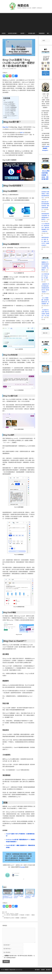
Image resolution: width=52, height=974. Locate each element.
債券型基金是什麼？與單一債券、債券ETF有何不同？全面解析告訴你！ (45, 241)
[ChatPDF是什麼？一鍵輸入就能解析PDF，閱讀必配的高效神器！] (30, 892)
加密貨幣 (22, 33)
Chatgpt (16, 913)
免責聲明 (43, 969)
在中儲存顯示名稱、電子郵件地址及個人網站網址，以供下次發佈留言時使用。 (19, 956)
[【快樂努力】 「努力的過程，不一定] (48, 69)
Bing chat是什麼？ (9, 102)
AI (4, 913)
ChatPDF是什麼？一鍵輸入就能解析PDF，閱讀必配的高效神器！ (30, 896)
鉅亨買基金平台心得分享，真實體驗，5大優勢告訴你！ (15, 917)
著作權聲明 (37, 969)
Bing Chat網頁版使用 (11, 107)
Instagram (45, 150)
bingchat (12, 913)
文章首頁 (3, 33)
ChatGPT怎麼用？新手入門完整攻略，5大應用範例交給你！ (19, 896)
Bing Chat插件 (10, 112)
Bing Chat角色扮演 (11, 109)
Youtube (22, 867)
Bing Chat (5, 127)
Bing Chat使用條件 (11, 105)
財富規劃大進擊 (31, 33)
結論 (5, 117)
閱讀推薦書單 (42, 33)
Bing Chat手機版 (10, 114)
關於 (48, 33)
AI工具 (5, 912)
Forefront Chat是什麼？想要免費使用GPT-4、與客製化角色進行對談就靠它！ (7, 897)
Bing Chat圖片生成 (11, 110)
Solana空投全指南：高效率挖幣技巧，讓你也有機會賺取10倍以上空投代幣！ (45, 227)
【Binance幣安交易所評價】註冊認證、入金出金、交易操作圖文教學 (45, 175)
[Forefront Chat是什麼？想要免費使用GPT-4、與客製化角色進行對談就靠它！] (7, 892)
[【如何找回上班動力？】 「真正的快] (45, 66)
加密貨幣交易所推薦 (12, 33)
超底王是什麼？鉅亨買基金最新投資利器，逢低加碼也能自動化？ (45, 205)
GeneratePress (18, 969)
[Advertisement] (26, 22)
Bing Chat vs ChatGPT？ (10, 115)
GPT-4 (22, 132)
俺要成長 (23, 5)
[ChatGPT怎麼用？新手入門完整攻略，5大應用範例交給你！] (19, 892)
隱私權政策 (48, 969)
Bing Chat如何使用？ (9, 104)
